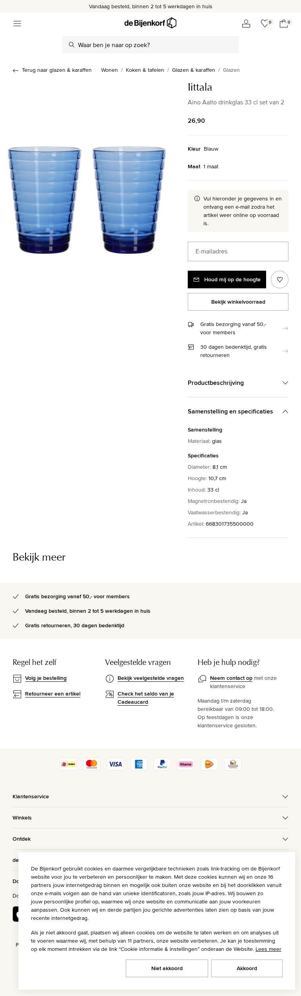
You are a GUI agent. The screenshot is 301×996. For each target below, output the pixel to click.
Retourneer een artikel (52, 693)
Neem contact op (231, 678)
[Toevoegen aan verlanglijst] (279, 279)
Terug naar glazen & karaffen (57, 70)
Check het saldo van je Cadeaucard (146, 698)
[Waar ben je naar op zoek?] (71, 44)
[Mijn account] (246, 23)
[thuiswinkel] (232, 768)
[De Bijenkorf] (150, 23)
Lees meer (268, 949)
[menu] (17, 23)
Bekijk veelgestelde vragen (151, 678)
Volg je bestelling (46, 678)
